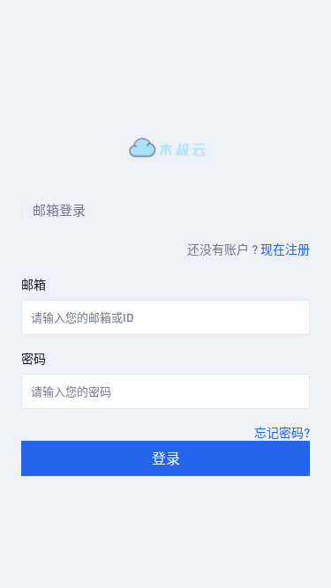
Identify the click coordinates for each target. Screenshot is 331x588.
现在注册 (285, 249)
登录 (166, 458)
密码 (33, 358)
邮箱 (33, 284)
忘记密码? (282, 432)
